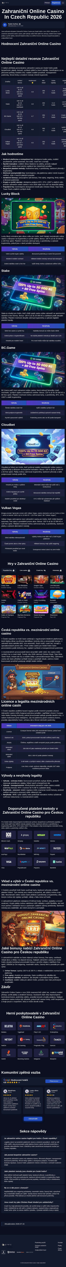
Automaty (56, 570)
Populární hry (7, 570)
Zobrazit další (33, 1118)
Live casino (23, 570)
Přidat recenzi (54, 1081)
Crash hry (39, 570)
